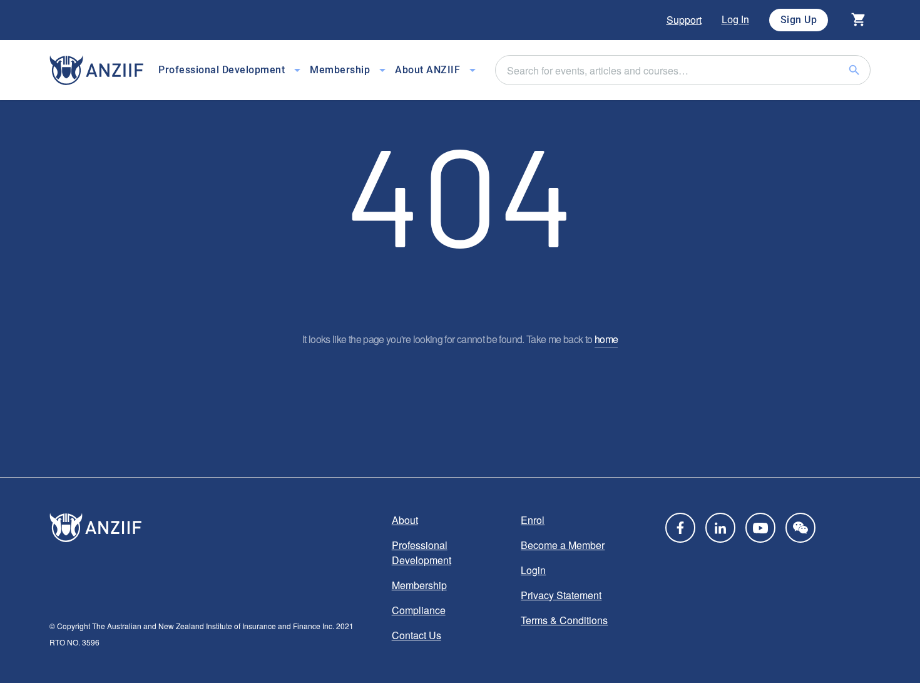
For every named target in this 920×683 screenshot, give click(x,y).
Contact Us (416, 635)
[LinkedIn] (720, 528)
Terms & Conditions (564, 620)
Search (869, 70)
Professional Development (421, 552)
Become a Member (563, 545)
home (606, 339)
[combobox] (683, 70)
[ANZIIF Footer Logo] (213, 528)
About (405, 520)
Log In (735, 20)
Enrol (532, 520)
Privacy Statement (561, 595)
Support (684, 20)
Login (533, 570)
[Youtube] (760, 528)
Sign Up (798, 20)
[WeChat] (800, 528)
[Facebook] (680, 528)
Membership (419, 585)
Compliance (419, 610)
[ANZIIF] (96, 70)
